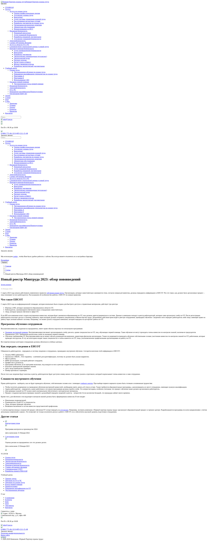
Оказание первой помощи (19, 82)
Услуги (7, 9)
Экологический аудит (22, 58)
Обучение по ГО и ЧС (13, 480)
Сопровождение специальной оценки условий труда (29, 47)
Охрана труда (15, 70)
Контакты (9, 113)
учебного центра (86, 383)
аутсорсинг (64, 410)
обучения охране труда (55, 293)
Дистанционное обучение (14, 490)
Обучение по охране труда (15, 482)
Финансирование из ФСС (23, 29)
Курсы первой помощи (13, 484)
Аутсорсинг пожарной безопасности (27, 39)
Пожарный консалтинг (22, 33)
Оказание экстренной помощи (16, 332)
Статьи (7, 97)
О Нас (7, 101)
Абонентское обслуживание (24, 27)
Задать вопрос (6, 285)
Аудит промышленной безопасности (27, 50)
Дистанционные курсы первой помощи (28, 84)
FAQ (7, 99)
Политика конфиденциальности (13, 533)
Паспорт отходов (20, 60)
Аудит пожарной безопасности (25, 35)
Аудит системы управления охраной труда (30, 19)
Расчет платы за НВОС (22, 62)
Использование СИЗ (21, 80)
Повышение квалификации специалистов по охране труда (35, 74)
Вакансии (13, 111)
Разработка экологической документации (29, 66)
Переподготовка (11, 486)
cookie (15, 256)
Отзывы (13, 105)
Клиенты (13, 109)
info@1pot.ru (7, 119)
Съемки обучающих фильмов (20, 43)
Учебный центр (11, 68)
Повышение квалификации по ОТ (18, 488)
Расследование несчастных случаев (27, 21)
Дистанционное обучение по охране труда (29, 72)
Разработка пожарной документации (27, 37)
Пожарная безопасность (18, 31)
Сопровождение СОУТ (13, 469)
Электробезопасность (18, 41)
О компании (9, 498)
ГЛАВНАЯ (9, 7)
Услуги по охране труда (18, 11)
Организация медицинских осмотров (28, 25)
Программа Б (19, 78)
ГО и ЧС (13, 90)
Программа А (19, 76)
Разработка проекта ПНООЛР (16, 471)
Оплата (12, 107)
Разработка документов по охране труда (29, 23)
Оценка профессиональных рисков (27, 13)
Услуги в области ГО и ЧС (19, 45)
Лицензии (13, 103)
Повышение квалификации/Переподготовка (26, 92)
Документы (9, 506)
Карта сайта (5, 535)
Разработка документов (22, 54)
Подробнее (5, 260)
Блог (7, 502)
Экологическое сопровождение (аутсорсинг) (30, 56)
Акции (7, 96)
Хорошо (4, 262)
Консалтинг (18, 17)
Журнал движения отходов (24, 64)
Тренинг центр (10, 479)
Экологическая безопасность (16, 461)
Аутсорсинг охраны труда (23, 15)
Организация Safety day (18, 94)
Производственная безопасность (22, 49)
